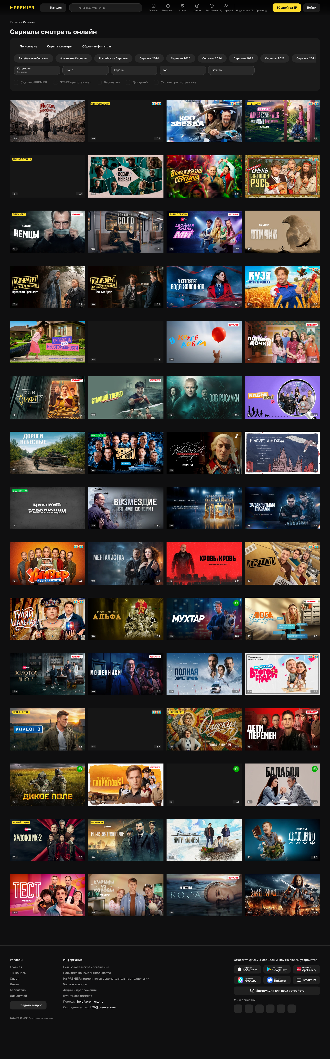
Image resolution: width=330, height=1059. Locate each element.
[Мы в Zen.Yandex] (270, 1008)
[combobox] (37, 70)
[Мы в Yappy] (292, 1008)
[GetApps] (247, 980)
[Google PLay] (277, 969)
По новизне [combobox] (28, 46)
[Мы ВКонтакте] (249, 1008)
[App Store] (247, 969)
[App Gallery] (306, 969)
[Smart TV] (306, 980)
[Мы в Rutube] (281, 1008)
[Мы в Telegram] (238, 1008)
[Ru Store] (277, 980)
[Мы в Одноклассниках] (259, 1008)
